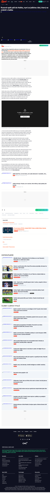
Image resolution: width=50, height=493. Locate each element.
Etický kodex (33, 489)
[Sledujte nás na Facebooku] (20, 439)
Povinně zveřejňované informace (40, 489)
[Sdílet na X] (4, 210)
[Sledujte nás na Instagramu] (23, 439)
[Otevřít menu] (48, 2)
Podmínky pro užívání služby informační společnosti (24, 488)
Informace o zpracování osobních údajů (37, 488)
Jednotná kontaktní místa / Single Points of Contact (24, 489)
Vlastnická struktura (14, 489)
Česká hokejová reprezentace (8, 222)
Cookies (44, 488)
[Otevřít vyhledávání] (46, 2)
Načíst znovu (25, 116)
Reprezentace (12, 246)
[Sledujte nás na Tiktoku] (27, 439)
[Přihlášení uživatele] (44, 2)
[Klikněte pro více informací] (2, 37)
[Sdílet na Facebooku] (2, 210)
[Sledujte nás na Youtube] (29, 439)
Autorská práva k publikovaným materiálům (10, 488)
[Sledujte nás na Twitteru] (25, 439)
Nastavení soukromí (8, 489)
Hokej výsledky (6, 246)
